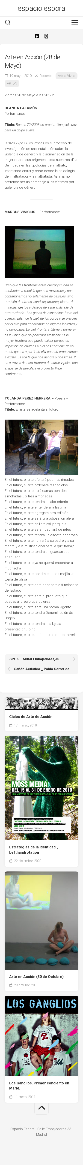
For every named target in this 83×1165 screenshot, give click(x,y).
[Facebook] (37, 36)
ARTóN (12, 83)
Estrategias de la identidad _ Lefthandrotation (34, 850)
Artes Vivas (66, 76)
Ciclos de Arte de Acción (30, 716)
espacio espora (41, 8)
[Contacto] (46, 36)
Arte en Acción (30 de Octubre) (36, 976)
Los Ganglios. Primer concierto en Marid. (39, 1086)
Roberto (46, 76)
